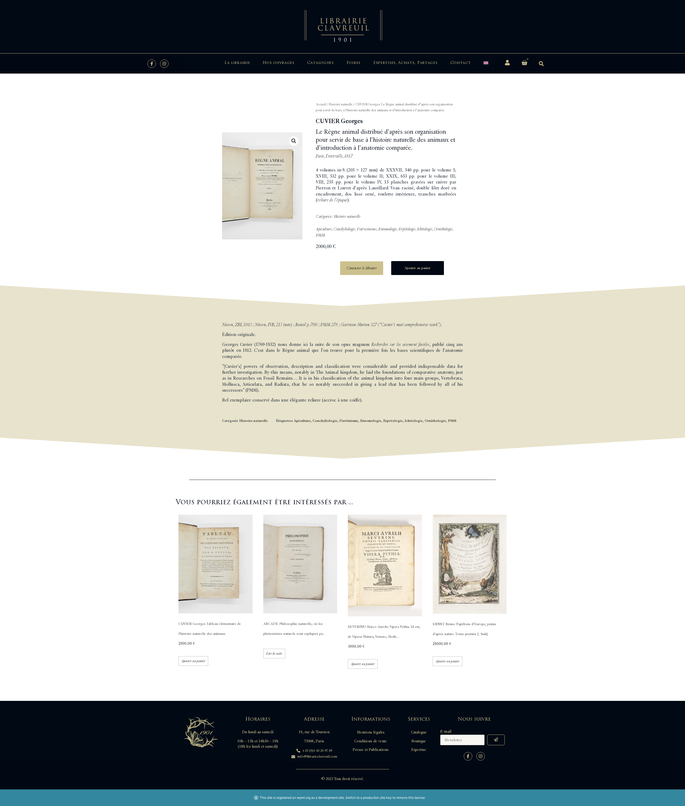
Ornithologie (443, 229)
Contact (460, 63)
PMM (320, 235)
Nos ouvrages (278, 63)
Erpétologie (407, 229)
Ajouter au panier (418, 268)
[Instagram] (164, 63)
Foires (353, 63)
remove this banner (410, 798)
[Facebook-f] (151, 63)
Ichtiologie (424, 229)
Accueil (321, 104)
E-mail (445, 731)
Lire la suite (274, 653)
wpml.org (303, 798)
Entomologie (387, 229)
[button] (541, 63)
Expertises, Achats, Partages (405, 63)
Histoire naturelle (341, 104)
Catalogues (320, 63)
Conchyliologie (344, 229)
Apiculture (324, 229)
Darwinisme (366, 229)
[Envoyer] (496, 740)
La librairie (237, 63)
